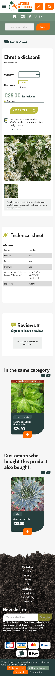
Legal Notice (27, 588)
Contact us (27, 566)
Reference (8, 62)
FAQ (27, 583)
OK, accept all (17, 668)
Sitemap (27, 601)
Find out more (16, 129)
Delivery (27, 575)
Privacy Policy (27, 597)
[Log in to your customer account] (39, 6)
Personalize (21, 672)
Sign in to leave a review (27, 331)
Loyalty (27, 579)
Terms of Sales (27, 593)
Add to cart (20, 110)
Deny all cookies (39, 668)
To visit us (28, 571)
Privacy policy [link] (36, 672)
